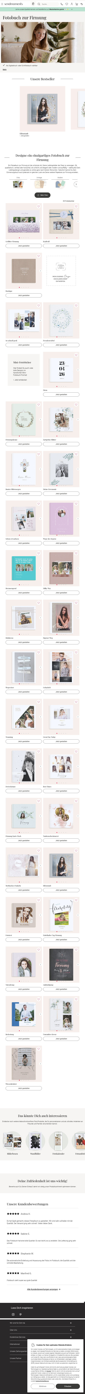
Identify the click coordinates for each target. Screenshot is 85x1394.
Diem (45, 390)
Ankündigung (48, 985)
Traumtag (9, 737)
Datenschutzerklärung (42, 1381)
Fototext (9, 935)
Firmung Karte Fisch (13, 836)
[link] (24, 221)
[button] (61, 4)
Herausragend (11, 588)
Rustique (9, 291)
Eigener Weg (48, 638)
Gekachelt (47, 687)
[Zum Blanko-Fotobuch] (61, 271)
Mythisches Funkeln (13, 886)
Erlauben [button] (67, 1386)
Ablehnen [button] (42, 1386)
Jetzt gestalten (24, 246)
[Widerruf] (81, 4)
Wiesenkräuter (11, 1084)
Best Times (47, 787)
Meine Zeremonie (49, 489)
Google (49, 1371)
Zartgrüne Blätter (49, 440)
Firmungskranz (11, 440)
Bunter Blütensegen (13, 489)
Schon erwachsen (12, 539)
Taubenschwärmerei (51, 836)
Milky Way (47, 588)
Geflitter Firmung (12, 241)
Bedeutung (10, 1034)
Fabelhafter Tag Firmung (52, 935)
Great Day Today (49, 737)
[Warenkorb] (76, 4)
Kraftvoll (46, 241)
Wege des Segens (49, 539)
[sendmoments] (13, 4)
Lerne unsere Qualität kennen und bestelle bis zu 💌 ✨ (42, 9)
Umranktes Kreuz (49, 1034)
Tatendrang (10, 985)
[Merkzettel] (66, 4)
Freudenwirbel (48, 341)
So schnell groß (11, 341)
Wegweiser (10, 687)
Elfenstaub (47, 886)
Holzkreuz (9, 638)
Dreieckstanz (10, 787)
